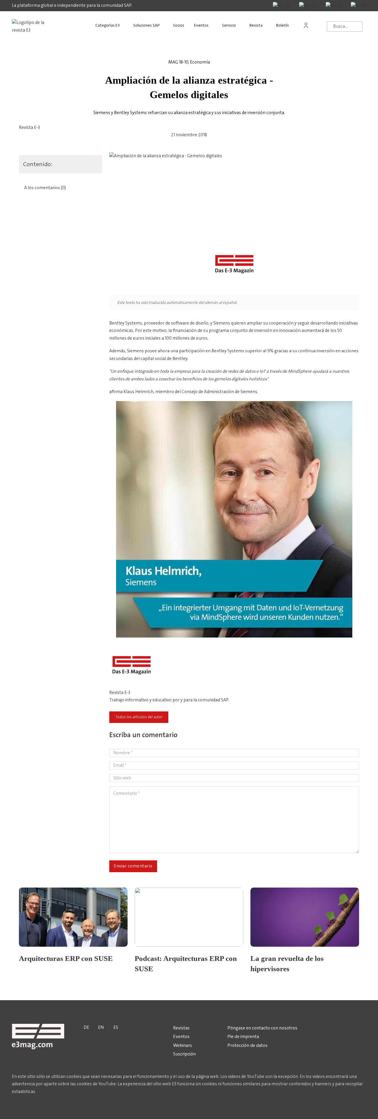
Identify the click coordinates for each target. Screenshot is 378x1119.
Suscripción (184, 1054)
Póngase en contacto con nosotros (262, 1028)
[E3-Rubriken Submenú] (125, 25)
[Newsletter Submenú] (294, 25)
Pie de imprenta (243, 1036)
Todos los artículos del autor (138, 717)
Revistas (181, 1028)
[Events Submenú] (214, 25)
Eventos (201, 25)
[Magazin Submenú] (268, 25)
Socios (178, 25)
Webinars (182, 1045)
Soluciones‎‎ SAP (146, 25)
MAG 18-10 (178, 62)
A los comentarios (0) (45, 188)
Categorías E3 (107, 25)
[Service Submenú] (241, 25)
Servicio (229, 25)
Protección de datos (247, 1045)
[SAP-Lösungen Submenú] (165, 25)
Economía (200, 62)
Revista (256, 25)
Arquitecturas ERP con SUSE (66, 958)
